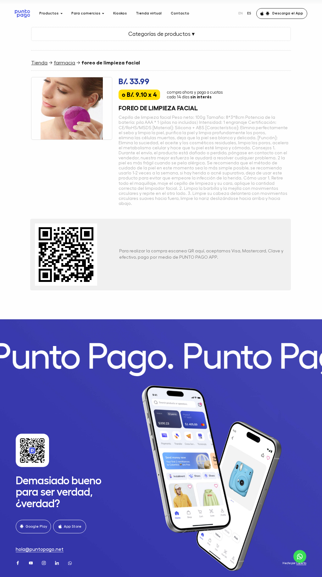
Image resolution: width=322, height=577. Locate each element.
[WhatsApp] (70, 562)
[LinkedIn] (57, 562)
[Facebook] (18, 562)
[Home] (22, 13)
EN (240, 13)
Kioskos (120, 13)
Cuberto (301, 563)
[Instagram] (44, 562)
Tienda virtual (149, 13)
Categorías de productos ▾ (161, 34)
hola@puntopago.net (40, 549)
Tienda (39, 62)
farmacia (64, 62)
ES (249, 13)
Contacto (180, 13)
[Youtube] (31, 562)
